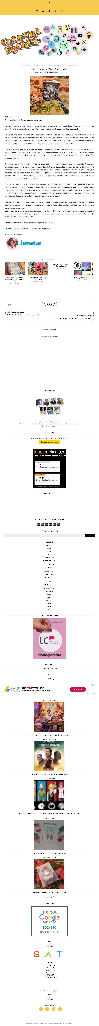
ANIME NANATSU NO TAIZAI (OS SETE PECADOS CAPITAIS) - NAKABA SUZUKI (49, 814)
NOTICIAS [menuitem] (50, 965)
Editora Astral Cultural (49, 65)
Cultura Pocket (44, 1024)
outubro (47, 564)
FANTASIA (64, 65)
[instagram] (41, 1009)
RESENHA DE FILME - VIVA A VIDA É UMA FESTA (49, 735)
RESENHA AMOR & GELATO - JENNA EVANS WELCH (49, 853)
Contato (50, 946)
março (47, 585)
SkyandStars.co (67, 1024)
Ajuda (50, 944)
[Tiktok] (60, 1009)
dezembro (47, 557)
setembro (47, 568)
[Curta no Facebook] (55, 304)
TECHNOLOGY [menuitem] (50, 978)
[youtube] (47, 1009)
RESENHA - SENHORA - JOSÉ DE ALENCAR (49, 892)
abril (47, 581)
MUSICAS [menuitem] (50, 968)
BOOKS (36, 65)
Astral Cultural (26, 65)
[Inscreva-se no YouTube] (49, 304)
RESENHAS (73, 65)
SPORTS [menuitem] (50, 975)
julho (47, 574)
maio (47, 578)
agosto (47, 571)
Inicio (50, 941)
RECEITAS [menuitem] (50, 973)
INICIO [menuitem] (50, 963)
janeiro (47, 591)
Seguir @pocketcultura (49, 442)
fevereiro (47, 588)
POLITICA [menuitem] (50, 970)
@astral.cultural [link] (71, 129)
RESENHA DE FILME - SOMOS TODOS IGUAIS (49, 774)
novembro (47, 561)
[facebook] (53, 1009)
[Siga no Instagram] (44, 304)
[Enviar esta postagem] (9, 305)
